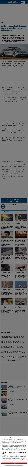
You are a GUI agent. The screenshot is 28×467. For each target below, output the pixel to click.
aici (9, 447)
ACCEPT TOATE (14, 463)
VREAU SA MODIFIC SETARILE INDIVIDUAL (14, 465)
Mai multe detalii (19, 442)
